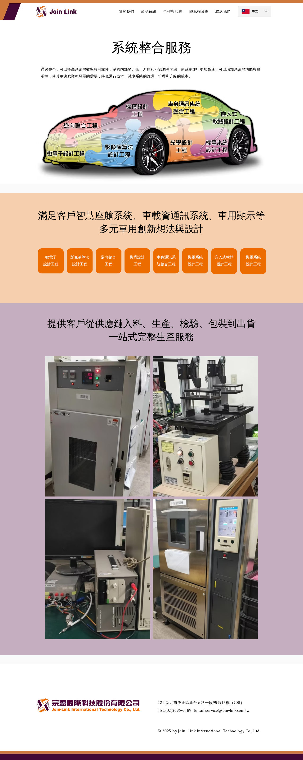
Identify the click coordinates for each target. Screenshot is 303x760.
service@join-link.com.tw (227, 710)
